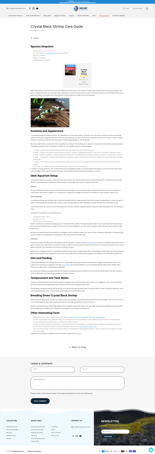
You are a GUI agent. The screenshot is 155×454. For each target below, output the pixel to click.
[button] (127, 8)
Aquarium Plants (11, 435)
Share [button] (36, 38)
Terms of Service (56, 432)
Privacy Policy (55, 435)
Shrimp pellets (66, 265)
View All (8, 438)
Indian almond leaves (98, 317)
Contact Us (54, 427)
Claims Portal (35, 441)
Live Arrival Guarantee (37, 430)
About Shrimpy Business (38, 427)
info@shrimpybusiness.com (82, 427)
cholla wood (84, 317)
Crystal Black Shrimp (84, 72)
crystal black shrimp (50, 53)
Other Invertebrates (12, 430)
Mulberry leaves (75, 317)
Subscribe (108, 436)
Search (53, 430)
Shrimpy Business (18, 451)
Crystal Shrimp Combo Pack (87, 326)
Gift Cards (34, 435)
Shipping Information (37, 432)
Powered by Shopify (34, 451)
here (79, 333)
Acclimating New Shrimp (38, 438)
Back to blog (79, 347)
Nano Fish (9, 432)
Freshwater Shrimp (11, 427)
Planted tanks (92, 243)
